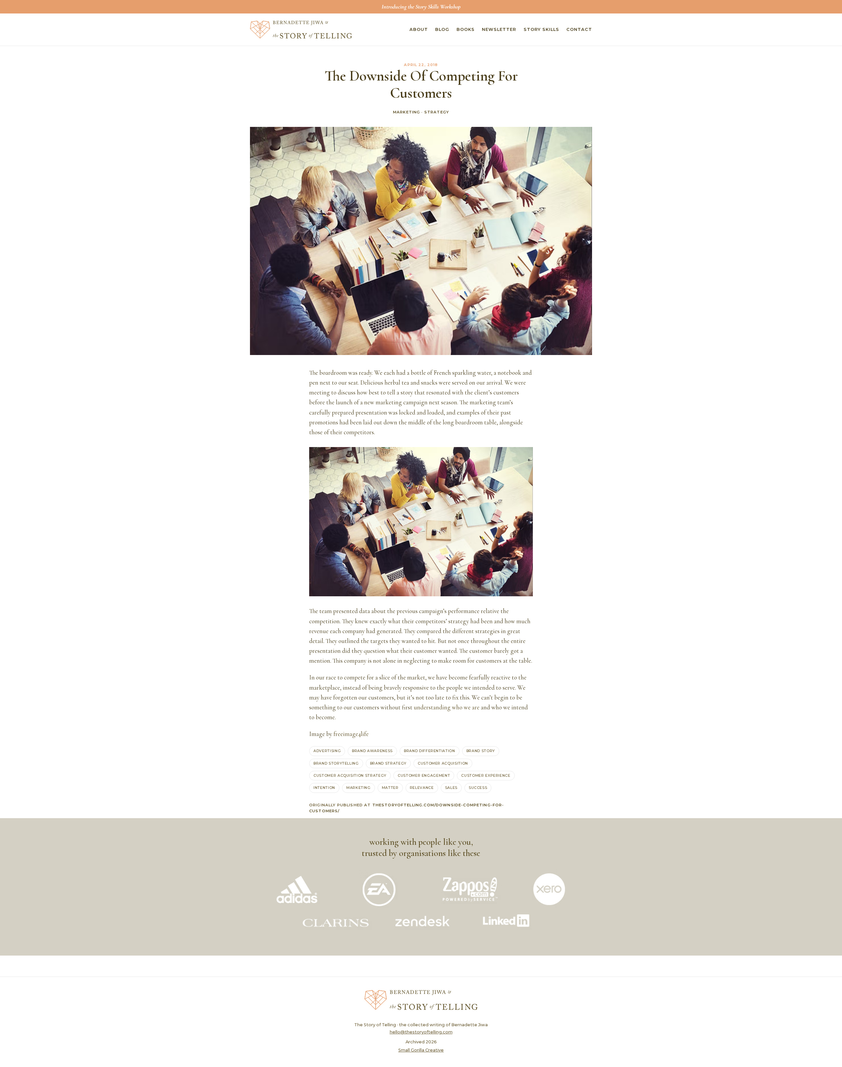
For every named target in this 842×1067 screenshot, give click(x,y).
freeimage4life (351, 734)
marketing (358, 787)
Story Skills (541, 29)
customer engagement (424, 775)
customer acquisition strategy (349, 775)
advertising (327, 750)
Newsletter (499, 29)
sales (451, 787)
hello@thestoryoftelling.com (421, 1032)
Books (466, 29)
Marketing (406, 112)
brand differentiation (429, 750)
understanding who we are (447, 707)
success (478, 787)
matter (390, 787)
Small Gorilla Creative (421, 1050)
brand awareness (372, 750)
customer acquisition (443, 763)
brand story (480, 750)
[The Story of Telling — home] (301, 29)
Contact (579, 29)
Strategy (436, 112)
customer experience (485, 775)
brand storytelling (336, 763)
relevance (422, 787)
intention (324, 787)
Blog (442, 29)
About (418, 29)
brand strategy (388, 763)
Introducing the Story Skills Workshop (421, 6)
